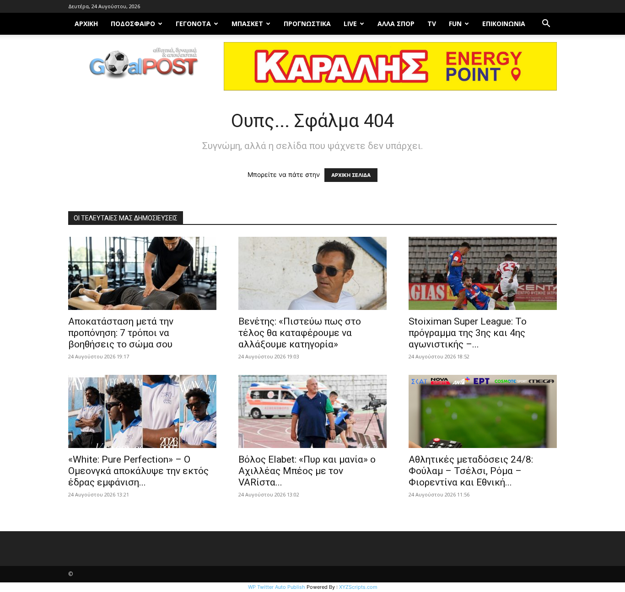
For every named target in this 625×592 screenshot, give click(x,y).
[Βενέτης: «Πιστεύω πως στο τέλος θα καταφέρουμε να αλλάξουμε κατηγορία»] (312, 273)
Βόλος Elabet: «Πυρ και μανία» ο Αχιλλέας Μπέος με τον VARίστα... (307, 471)
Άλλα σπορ (396, 23)
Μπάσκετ (247, 23)
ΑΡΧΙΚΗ (86, 23)
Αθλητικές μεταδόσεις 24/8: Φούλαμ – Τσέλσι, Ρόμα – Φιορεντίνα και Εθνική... (471, 471)
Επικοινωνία (503, 23)
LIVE (350, 23)
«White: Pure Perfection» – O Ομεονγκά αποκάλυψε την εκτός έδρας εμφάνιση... (138, 471)
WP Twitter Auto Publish (276, 587)
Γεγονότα (193, 23)
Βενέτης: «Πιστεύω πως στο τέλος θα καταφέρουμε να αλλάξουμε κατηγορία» (299, 333)
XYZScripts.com (358, 587)
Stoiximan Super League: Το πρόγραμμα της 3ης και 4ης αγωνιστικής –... (468, 333)
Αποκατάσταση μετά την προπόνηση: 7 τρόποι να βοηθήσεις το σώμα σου (120, 333)
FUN (455, 23)
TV (431, 23)
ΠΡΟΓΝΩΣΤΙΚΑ (307, 23)
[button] (546, 24)
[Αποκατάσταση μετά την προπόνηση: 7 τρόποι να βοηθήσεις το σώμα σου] (142, 273)
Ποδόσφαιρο (133, 23)
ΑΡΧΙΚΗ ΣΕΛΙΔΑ (351, 175)
